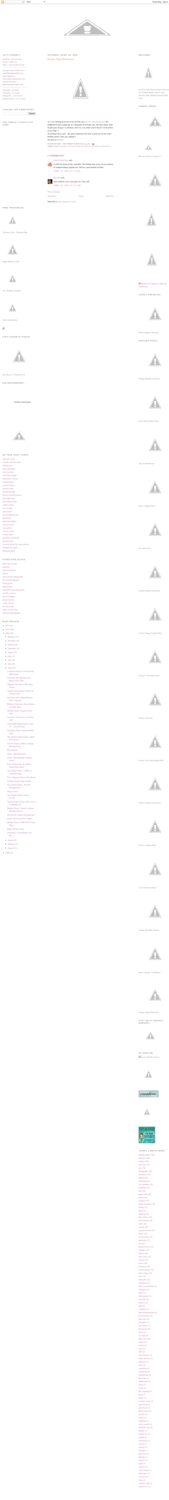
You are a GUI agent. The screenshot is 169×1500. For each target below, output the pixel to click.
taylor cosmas (144, 1424)
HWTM (60, 139)
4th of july (143, 1378)
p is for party (7, 508)
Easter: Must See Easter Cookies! (20, 818)
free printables (144, 1184)
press (141, 1210)
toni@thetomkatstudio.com (13, 73)
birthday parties (76, 146)
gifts (140, 1305)
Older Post (109, 196)
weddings (105, 146)
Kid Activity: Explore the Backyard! (21, 815)
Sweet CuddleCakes (60, 160)
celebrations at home (10, 478)
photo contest (144, 1411)
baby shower (61, 146)
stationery (142, 1283)
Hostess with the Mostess (95, 121)
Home (81, 196)
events (141, 1388)
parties (141, 1197)
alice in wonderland (146, 1286)
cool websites (144, 1220)
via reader (16, 93)
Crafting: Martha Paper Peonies (19, 781)
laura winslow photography (13, 576)
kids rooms (143, 1325)
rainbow (142, 1467)
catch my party (8, 472)
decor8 (5, 573)
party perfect (7, 511)
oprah (141, 1463)
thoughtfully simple (10, 547)
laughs (141, 1397)
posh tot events (8, 524)
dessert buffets (144, 1315)
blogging (142, 1214)
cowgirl (141, 1447)
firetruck (142, 1450)
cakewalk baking (9, 468)
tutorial (141, 1345)
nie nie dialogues (9, 596)
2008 (8, 852)
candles (141, 1437)
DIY (140, 1351)
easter (141, 1384)
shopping (142, 1421)
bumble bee (143, 1434)
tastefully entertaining (11, 537)
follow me (13, 62)
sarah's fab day (8, 603)
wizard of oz (143, 1486)
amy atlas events (9, 459)
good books (143, 1407)
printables (142, 1187)
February (11, 844)
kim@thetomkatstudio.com (13, 84)
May (10, 664)
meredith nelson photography (14, 589)
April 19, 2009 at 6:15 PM (66, 171)
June (10, 660)
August (11, 652)
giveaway (142, 1164)
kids (140, 1191)
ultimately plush (9, 551)
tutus (140, 1348)
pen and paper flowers (11, 514)
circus (141, 1365)
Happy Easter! (12, 791)
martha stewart (8, 505)
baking (141, 1207)
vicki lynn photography (11, 613)
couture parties (8, 482)
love (140, 1243)
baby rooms (143, 1256)
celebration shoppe (10, 475)
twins (141, 1480)
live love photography (11, 580)
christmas (142, 1361)
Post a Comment (54, 191)
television (142, 1476)
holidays (142, 1161)
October (11, 644)
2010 (8, 629)
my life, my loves (9, 593)
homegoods (143, 1329)
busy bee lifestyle (9, 570)
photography (143, 1171)
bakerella (6, 567)
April (10, 668)
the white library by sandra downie (16, 544)
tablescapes (143, 1473)
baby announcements (146, 1312)
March (10, 840)
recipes (141, 1342)
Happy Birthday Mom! (15, 829)
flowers (141, 1253)
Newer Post (52, 196)
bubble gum (143, 1381)
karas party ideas (9, 498)
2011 (8, 625)
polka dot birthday (9, 521)
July (9, 656)
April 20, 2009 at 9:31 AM (67, 185)
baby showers (144, 1355)
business (142, 1302)
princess (142, 1414)
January (11, 848)
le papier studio (144, 1401)
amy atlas (142, 1299)
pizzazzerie (7, 518)
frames (141, 1233)
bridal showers (92, 146)
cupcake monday (145, 1230)
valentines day (144, 1483)
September (12, 648)
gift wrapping (144, 1391)
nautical (141, 1460)
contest (141, 1443)
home (141, 1394)
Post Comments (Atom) (67, 201)
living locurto (8, 583)
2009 (8, 633)
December (12, 636)
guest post (142, 1453)
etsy (140, 1168)
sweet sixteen (144, 1470)
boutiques (142, 1289)
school (141, 1417)
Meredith (56, 177)
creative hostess (9, 485)
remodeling (143, 1371)
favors (141, 1263)
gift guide (142, 1322)
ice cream (142, 1335)
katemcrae (142, 1266)
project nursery (8, 599)
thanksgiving (143, 1375)
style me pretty (8, 531)
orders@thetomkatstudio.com (14, 79)
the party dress (8, 541)
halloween (142, 1240)
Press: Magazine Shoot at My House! (21, 777)
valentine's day (144, 1427)
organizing (143, 1368)
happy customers (145, 1204)
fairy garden (143, 1296)
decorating (142, 1181)
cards (141, 1292)
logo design (143, 1404)
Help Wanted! (12, 750)
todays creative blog (10, 609)
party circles (143, 1338)
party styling (143, 1273)
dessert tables (144, 1237)
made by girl (7, 586)
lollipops (142, 1200)
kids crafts (143, 1319)
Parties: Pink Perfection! (16, 754)
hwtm (141, 1332)
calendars (142, 1250)
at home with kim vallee (12, 462)
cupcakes (142, 1158)
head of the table (9, 491)
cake (140, 1276)
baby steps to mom (10, 563)
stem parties (7, 528)
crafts (141, 1223)
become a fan (16, 59)
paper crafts (143, 1194)
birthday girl (7, 465)
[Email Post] (93, 144)
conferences (143, 1440)
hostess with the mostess (12, 495)
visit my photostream (16, 64)
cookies (141, 1260)
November (12, 640)
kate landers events (10, 501)
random (141, 1227)
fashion (141, 1177)
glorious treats (8, 488)
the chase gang (8, 606)
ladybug (142, 1457)
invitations (143, 1174)
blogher (141, 1430)
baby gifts (142, 1279)
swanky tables (8, 534)
